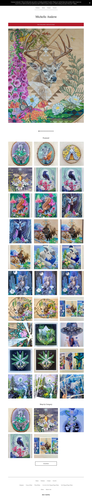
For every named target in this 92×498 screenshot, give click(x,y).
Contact (49, 8)
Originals (21, 485)
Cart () (54, 8)
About (43, 8)
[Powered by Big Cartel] (46, 495)
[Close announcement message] (90, 3)
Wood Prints (37, 485)
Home (37, 480)
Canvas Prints (29, 485)
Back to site (48, 489)
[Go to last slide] (10, 78)
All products (46, 463)
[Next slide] (82, 78)
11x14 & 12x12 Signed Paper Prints (50, 485)
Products (38, 8)
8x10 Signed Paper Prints (67, 485)
